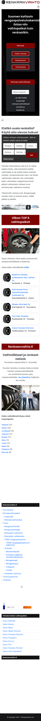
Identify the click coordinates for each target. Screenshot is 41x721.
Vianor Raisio (8, 628)
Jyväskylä (6, 431)
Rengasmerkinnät (11, 526)
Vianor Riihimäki (9, 621)
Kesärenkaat (20, 60)
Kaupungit (8, 516)
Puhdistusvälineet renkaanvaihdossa (14, 556)
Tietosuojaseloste (10, 577)
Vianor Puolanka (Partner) (13, 634)
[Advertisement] (20, 479)
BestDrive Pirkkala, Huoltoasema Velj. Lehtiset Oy (23, 277)
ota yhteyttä (23, 377)
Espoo (4, 428)
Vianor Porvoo (8, 641)
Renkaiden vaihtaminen (14, 536)
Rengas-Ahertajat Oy (21, 304)
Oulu (3, 440)
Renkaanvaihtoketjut (13, 520)
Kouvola (5, 452)
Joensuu (5, 434)
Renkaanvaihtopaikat (11, 513)
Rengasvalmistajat (12, 530)
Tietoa (5, 523)
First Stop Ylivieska (20, 316)
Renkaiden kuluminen (13, 533)
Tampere (5, 449)
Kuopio (4, 437)
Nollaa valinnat (8, 159)
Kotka (4, 446)
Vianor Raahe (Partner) (12, 631)
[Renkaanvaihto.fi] (20, 2)
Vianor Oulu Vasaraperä (12, 651)
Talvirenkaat (20, 67)
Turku (4, 443)
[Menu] (38, 6)
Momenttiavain (12, 551)
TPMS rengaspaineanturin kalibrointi (18, 544)
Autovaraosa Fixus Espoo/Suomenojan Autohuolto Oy (20, 292)
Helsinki (5, 425)
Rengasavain (12, 560)
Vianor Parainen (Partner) (23, 328)
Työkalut (8, 548)
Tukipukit (10, 567)
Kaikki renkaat (20, 54)
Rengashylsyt (12, 563)
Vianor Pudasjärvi (10, 638)
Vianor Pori (7, 644)
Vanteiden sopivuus (12, 573)
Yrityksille (7, 580)
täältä (26, 267)
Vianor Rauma (8, 624)
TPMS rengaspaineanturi (15, 539)
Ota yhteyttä (8, 510)
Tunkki (9, 570)
